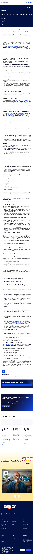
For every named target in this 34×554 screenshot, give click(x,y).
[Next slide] (18, 497)
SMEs (12, 525)
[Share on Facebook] (30, 7)
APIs (1, 532)
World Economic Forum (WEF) (13, 46)
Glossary (24, 526)
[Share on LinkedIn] (26, 7)
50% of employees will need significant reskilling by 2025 (16, 114)
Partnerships (24, 529)
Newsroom (2, 539)
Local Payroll (2, 526)
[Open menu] (1, 2)
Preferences (17, 549)
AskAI (1, 531)
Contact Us (2, 542)
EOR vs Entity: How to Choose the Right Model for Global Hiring (28, 539)
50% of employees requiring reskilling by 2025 (11, 344)
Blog (23, 522)
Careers (2, 538)
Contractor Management (4, 522)
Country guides (25, 525)
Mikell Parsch (5, 76)
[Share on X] (28, 7)
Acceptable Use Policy (15, 541)
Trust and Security (3, 541)
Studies (14, 310)
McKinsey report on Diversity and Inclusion (19, 322)
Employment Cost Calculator (27, 528)
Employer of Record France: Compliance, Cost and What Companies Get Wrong (27, 545)
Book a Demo (30, 2)
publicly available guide (8, 273)
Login (26, 2)
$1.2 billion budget (21, 235)
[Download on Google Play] (4, 515)
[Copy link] (32, 7)
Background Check (3, 529)
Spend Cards (2, 528)
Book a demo (26, 364)
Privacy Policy (14, 539)
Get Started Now (6, 406)
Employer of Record (3, 525)
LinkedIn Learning (20, 250)
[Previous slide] (15, 497)
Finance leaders (14, 522)
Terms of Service (14, 538)
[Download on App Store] (12, 515)
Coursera (14, 250)
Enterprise (13, 526)
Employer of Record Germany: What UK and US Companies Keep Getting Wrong (27, 541)
